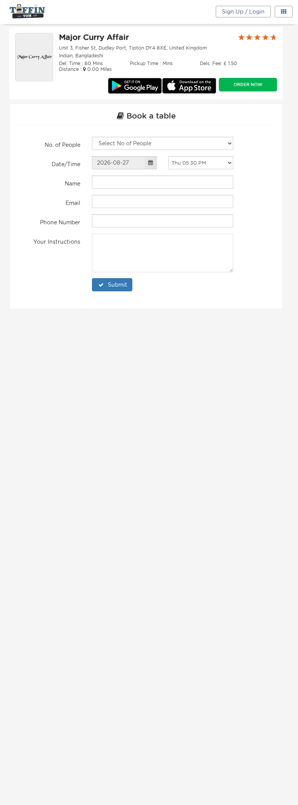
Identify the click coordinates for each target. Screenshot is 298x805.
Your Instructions (56, 242)
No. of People (62, 145)
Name (72, 184)
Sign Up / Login (243, 12)
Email (73, 203)
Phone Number (60, 222)
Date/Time (66, 164)
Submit (117, 285)
